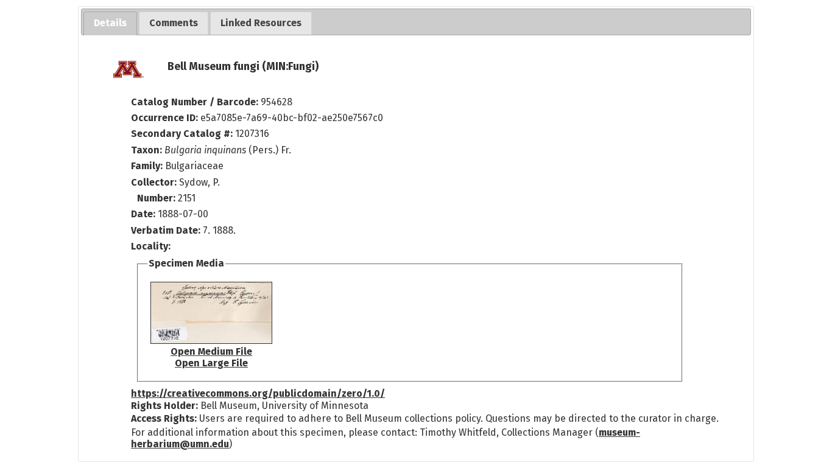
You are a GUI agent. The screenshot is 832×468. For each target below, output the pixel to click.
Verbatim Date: (165, 230)
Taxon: (146, 150)
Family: (147, 166)
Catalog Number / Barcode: (196, 102)
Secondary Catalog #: (182, 133)
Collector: (155, 182)
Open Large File (211, 363)
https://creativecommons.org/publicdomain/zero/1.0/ (258, 393)
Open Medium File (211, 351)
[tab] (110, 23)
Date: (143, 214)
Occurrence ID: (165, 118)
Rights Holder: (164, 405)
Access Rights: (164, 418)
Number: (157, 198)
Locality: (151, 246)
